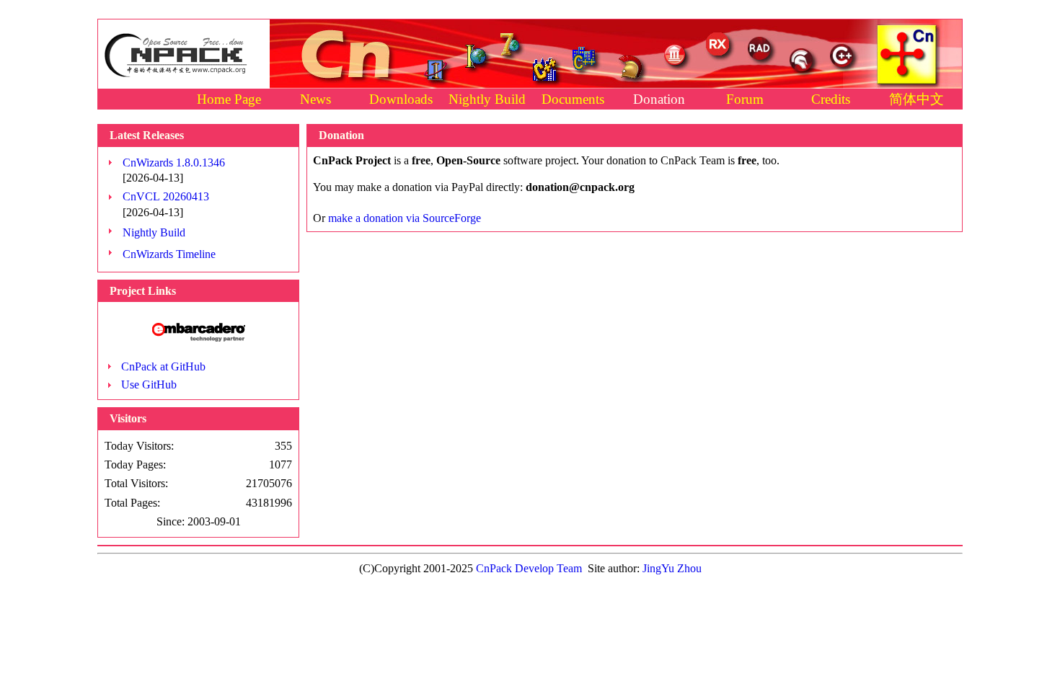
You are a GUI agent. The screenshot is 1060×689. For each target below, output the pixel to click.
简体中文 (916, 99)
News (315, 99)
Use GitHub (149, 384)
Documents (573, 99)
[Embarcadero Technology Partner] (198, 338)
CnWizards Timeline (169, 254)
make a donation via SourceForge (404, 218)
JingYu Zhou (672, 568)
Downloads (401, 99)
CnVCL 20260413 (166, 196)
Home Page (229, 99)
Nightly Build (487, 99)
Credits (830, 99)
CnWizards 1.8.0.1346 (174, 162)
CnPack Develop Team (529, 568)
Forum (745, 99)
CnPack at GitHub (163, 366)
